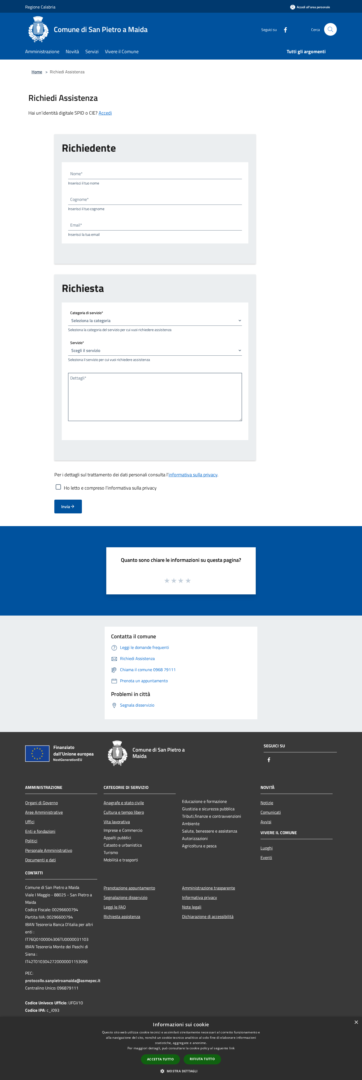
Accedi (105, 112)
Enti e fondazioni (40, 831)
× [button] (356, 1022)
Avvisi (266, 822)
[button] (180, 1071)
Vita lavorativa (117, 822)
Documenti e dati (40, 860)
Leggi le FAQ (115, 907)
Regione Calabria (40, 7)
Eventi (266, 857)
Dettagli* (78, 378)
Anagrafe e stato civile (124, 802)
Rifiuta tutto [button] (202, 1059)
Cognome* (79, 199)
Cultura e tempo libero (124, 812)
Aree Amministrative (44, 812)
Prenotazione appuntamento (129, 888)
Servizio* (77, 342)
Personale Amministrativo (48, 850)
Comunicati (271, 812)
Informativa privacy (199, 897)
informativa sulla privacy (193, 474)
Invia (65, 506)
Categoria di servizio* (86, 312)
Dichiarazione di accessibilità (207, 916)
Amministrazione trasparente (208, 888)
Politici (31, 841)
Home (37, 72)
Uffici (29, 822)
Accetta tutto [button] (160, 1059)
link (232, 1048)
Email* (76, 225)
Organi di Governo (41, 802)
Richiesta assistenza (122, 916)
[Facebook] (283, 29)
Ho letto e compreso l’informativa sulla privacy (110, 487)
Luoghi (267, 848)
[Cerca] (330, 29)
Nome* (76, 173)
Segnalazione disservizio (125, 897)
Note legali (191, 907)
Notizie (267, 802)
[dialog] (181, 1048)
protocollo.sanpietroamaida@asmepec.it (62, 980)
